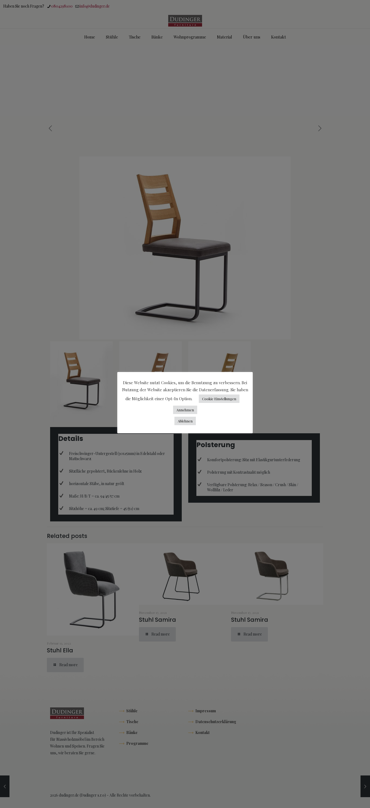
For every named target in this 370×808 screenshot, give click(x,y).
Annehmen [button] (185, 410)
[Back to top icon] (344, 797)
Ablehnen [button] (185, 421)
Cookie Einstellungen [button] (219, 398)
